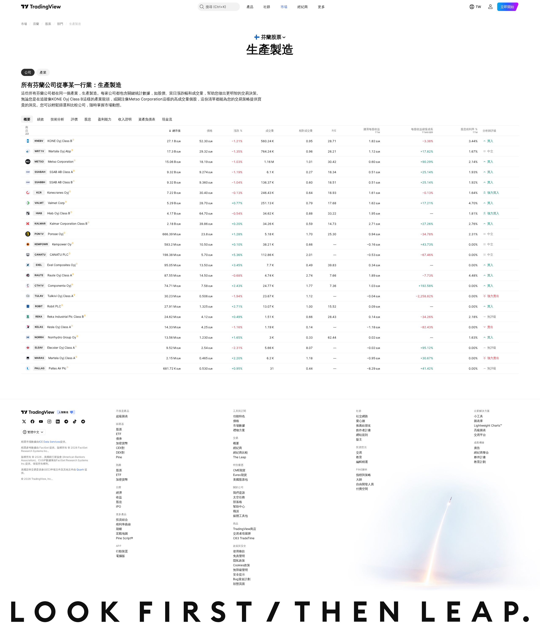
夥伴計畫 (480, 457)
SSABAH (40, 171)
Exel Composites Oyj (61, 265)
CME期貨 (239, 470)
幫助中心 (239, 506)
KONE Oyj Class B (59, 141)
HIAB (39, 213)
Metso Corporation (60, 161)
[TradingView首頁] (41, 7)
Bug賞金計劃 (241, 579)
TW (478, 7)
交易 (359, 452)
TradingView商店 (244, 529)
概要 (236, 443)
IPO (118, 506)
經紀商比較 (240, 452)
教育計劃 (480, 461)
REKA (38, 316)
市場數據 (239, 425)
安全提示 (239, 574)
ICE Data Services (49, 441)
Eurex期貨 (240, 475)
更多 (321, 7)
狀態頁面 (239, 583)
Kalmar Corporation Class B (68, 223)
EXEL (39, 264)
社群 (266, 7)
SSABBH (40, 182)
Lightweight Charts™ (488, 425)
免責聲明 (239, 556)
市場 (284, 7)
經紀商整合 (481, 452)
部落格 (237, 502)
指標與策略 (363, 475)
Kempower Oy (62, 244)
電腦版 (120, 556)
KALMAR (40, 223)
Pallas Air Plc (57, 368)
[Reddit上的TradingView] (83, 421)
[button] (256, 7)
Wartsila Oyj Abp (59, 151)
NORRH (39, 337)
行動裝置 (122, 551)
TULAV (39, 295)
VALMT (39, 202)
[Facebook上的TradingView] (32, 421)
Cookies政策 (241, 565)
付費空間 (362, 488)
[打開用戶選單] (490, 7)
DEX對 (120, 452)
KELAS (39, 326)
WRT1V (39, 151)
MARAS (39, 357)
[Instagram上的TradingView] (49, 421)
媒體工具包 (240, 516)
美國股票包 (240, 479)
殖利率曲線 (123, 524)
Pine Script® (124, 538)
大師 (359, 479)
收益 (119, 497)
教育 (359, 457)
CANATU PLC (59, 254)
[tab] (28, 72)
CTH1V (39, 285)
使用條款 (239, 551)
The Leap (239, 457)
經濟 (119, 492)
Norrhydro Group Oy (62, 337)
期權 (119, 529)
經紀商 (302, 7)
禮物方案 (239, 430)
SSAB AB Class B (61, 182)
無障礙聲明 (240, 570)
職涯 (236, 511)
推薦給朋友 (363, 425)
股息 (119, 502)
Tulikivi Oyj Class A (60, 296)
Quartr (80, 469)
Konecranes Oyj (58, 192)
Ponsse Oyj (55, 234)
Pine (119, 457)
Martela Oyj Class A (61, 358)
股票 (119, 429)
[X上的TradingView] (24, 421)
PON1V (39, 233)
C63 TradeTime (243, 538)
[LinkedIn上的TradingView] (58, 421)
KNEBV (39, 140)
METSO (39, 161)
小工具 (478, 416)
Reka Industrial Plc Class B (65, 316)
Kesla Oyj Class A (59, 327)
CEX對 (120, 448)
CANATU (40, 254)
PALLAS (40, 368)
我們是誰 (239, 492)
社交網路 (362, 416)
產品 (250, 7)
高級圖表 (480, 430)
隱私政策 (239, 560)
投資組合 (122, 519)
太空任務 (239, 497)
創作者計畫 (363, 430)
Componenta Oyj (59, 285)
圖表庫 (478, 421)
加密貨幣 (122, 443)
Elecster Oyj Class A (61, 347)
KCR (39, 192)
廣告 (477, 448)
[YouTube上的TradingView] (41, 421)
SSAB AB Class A (61, 172)
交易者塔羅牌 (242, 533)
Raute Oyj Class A (59, 275)
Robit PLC (54, 306)
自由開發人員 (365, 484)
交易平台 (480, 434)
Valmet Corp (56, 203)
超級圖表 (122, 416)
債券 (119, 438)
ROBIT (39, 306)
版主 (359, 439)
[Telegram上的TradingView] (66, 421)
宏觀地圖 (122, 533)
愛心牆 (360, 421)
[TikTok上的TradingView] (75, 421)
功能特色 (239, 416)
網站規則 (362, 434)
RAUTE (39, 275)
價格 (236, 421)
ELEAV (39, 347)
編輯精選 (362, 461)
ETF (118, 434)
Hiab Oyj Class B (58, 213)
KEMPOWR (41, 244)
